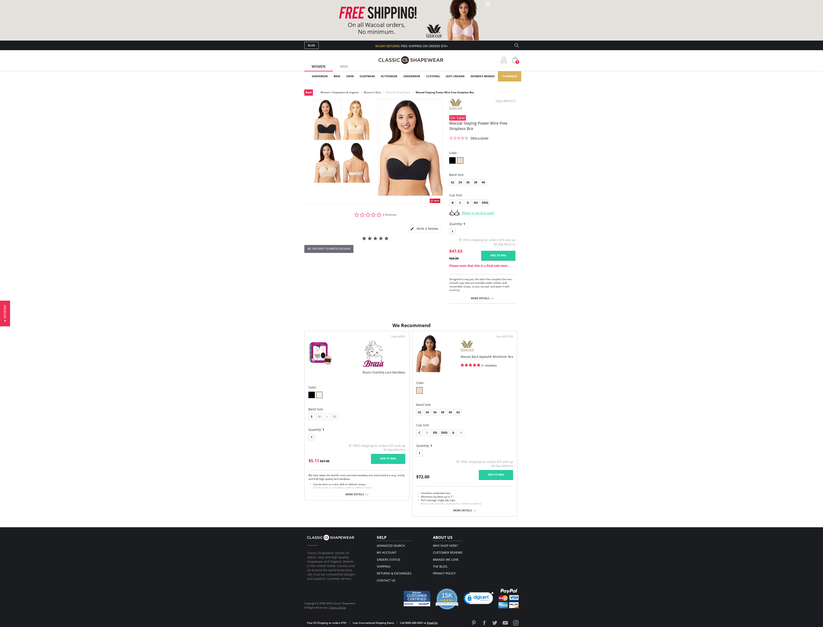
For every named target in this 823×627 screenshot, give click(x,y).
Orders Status (388, 560)
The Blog (440, 566)
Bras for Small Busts (398, 92)
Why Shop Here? (445, 546)
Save (436, 200)
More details (480, 298)
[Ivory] (319, 395)
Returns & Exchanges (394, 573)
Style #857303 (504, 336)
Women (319, 66)
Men (344, 66)
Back (309, 92)
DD (476, 203)
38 (475, 182)
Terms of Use (338, 607)
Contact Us (386, 580)
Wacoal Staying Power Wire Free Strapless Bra (445, 92)
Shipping (383, 566)
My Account (386, 552)
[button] (479, 599)
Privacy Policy (444, 573)
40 (483, 182)
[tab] (424, 229)
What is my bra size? (478, 213)
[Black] (452, 160)
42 (458, 412)
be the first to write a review (329, 248)
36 (468, 182)
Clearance (509, 76)
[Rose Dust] (419, 390)
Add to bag (498, 255)
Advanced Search (391, 546)
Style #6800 (398, 336)
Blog (311, 45)
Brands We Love (445, 560)
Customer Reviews (448, 552)
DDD (485, 203)
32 (452, 182)
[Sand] (460, 160)
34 (460, 182)
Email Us (432, 623)
